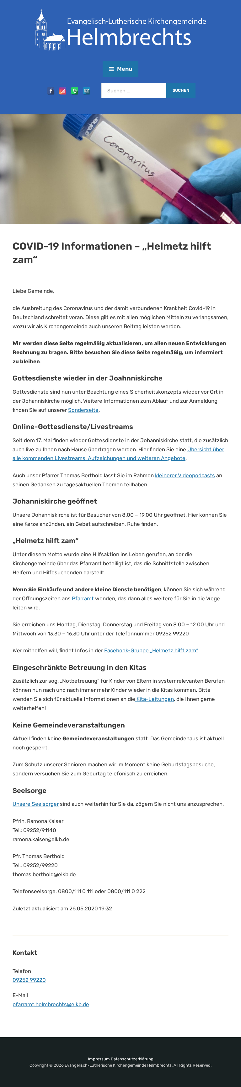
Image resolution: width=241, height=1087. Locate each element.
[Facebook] (51, 91)
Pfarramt (83, 598)
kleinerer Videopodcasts (185, 475)
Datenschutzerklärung (132, 1059)
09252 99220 (29, 980)
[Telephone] (74, 91)
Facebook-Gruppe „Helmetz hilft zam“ (151, 650)
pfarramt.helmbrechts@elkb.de (51, 1004)
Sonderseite (83, 410)
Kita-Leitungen (154, 699)
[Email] (86, 91)
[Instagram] (63, 91)
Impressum (99, 1059)
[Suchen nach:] (133, 90)
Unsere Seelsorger (36, 804)
